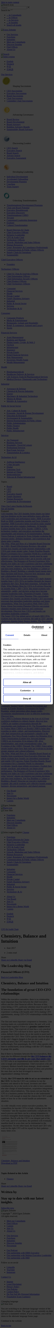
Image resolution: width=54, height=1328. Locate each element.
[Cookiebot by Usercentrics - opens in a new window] (33, 627)
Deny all (27, 698)
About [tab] (44, 635)
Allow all (27, 682)
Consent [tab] (10, 635)
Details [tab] (27, 635)
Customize (25, 690)
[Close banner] (50, 628)
